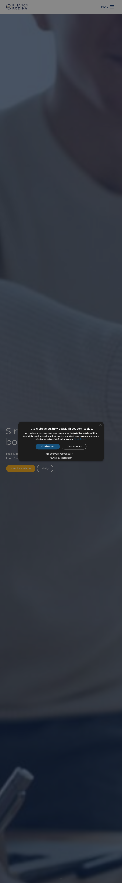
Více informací (80, 439)
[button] (61, 453)
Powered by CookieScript (61, 458)
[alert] (61, 441)
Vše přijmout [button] (47, 446)
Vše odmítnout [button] (74, 446)
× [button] (100, 425)
